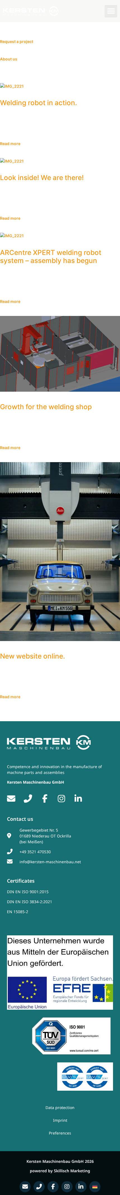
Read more (10, 143)
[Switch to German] (94, 1186)
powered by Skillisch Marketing (60, 1170)
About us (8, 59)
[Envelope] (25, 1186)
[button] (111, 11)
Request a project (16, 41)
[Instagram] (67, 1186)
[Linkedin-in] (81, 1186)
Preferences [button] (60, 1133)
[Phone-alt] (39, 1186)
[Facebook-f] (53, 1186)
